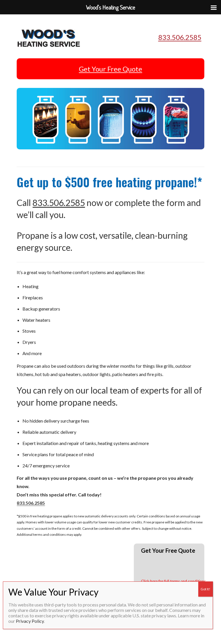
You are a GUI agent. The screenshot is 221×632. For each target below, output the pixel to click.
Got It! (205, 589)
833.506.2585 (179, 37)
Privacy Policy (30, 621)
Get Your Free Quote (110, 69)
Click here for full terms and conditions (173, 581)
